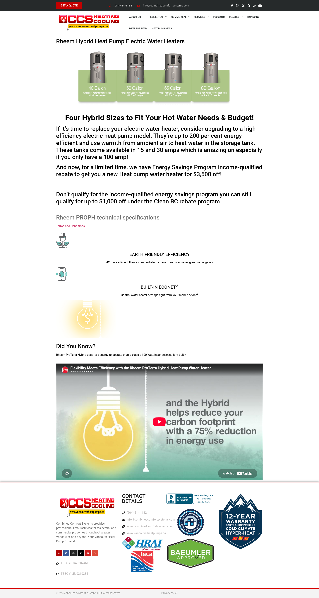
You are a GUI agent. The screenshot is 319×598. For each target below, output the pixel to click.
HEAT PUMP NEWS (162, 28)
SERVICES (199, 17)
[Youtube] (260, 5)
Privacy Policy (169, 593)
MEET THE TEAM (138, 28)
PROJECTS (219, 17)
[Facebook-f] (232, 5)
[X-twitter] (243, 5)
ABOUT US (135, 17)
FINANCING (253, 17)
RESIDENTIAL (156, 17)
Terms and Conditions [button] (70, 226)
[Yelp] (249, 5)
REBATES (234, 17)
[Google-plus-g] (254, 5)
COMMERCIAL (178, 17)
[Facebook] (66, 553)
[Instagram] (237, 5)
